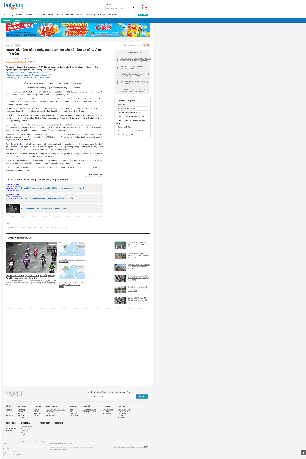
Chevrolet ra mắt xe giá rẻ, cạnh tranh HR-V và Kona (27, 72)
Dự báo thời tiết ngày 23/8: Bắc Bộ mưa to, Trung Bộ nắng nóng (138, 244)
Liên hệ (141, 447)
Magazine (143, 15)
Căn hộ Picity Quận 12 (125, 135)
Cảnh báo (59, 15)
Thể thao (80, 15)
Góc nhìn (59, 423)
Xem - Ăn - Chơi (23, 413)
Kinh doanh (40, 15)
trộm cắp (22, 227)
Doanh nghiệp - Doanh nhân (56, 410)
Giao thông (9, 415)
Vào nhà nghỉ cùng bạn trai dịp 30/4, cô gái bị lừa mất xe (28, 78)
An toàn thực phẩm (89, 410)
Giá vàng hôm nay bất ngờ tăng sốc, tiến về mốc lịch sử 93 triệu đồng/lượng (133, 60)
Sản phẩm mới (11, 428)
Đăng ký (142, 396)
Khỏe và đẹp (107, 413)
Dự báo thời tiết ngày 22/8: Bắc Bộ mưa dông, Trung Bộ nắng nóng (138, 255)
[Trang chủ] (4, 15)
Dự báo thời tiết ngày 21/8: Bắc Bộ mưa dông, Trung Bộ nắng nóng (138, 278)
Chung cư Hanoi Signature (127, 120)
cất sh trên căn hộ (35, 227)
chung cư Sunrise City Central (56, 227)
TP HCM (11, 227)
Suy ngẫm (21, 412)
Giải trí (50, 15)
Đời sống (20, 15)
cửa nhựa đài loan (124, 108)
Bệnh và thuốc (108, 410)
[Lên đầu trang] (303, 452)
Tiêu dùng (49, 412)
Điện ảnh (73, 412)
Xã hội (11, 15)
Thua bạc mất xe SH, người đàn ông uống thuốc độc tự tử (29, 75)
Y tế (7, 413)
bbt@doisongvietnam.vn (19, 451)
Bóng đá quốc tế (123, 412)
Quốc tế (29, 15)
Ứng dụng (9, 430)
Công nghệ (90, 15)
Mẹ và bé (21, 415)
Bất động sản (50, 415)
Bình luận (37, 413)
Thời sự (16, 45)
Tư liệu (36, 412)
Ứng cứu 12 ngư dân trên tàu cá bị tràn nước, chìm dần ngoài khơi (139, 266)
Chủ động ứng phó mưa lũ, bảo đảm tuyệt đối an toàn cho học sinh (138, 289)
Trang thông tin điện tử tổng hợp (125, 447)
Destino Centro (133, 116)
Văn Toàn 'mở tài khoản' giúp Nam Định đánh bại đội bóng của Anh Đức (133, 90)
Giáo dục (9, 410)
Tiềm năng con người (28, 426)
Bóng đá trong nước (124, 410)
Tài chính (49, 413)
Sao (71, 410)
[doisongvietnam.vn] (13, 393)
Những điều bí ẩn (26, 428)
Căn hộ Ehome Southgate (126, 112)
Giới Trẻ (21, 417)
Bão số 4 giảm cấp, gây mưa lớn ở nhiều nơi (72, 261)
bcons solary (126, 101)
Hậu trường (122, 417)
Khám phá (102, 15)
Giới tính (106, 412)
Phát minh (24, 430)
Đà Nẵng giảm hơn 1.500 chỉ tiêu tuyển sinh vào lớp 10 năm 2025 (133, 75)
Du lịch (23, 434)
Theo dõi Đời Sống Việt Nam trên (16, 62)
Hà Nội (18, 144)
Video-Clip (112, 15)
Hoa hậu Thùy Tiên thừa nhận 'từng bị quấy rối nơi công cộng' (132, 67)
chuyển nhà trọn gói (130, 131)
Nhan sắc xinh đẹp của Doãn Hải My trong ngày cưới (132, 82)
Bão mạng (21, 410)
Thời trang (74, 415)
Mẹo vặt (23, 432)
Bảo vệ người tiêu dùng (90, 412)
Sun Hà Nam (127, 127)
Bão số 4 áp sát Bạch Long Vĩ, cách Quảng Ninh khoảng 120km (71, 285)
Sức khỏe (70, 15)
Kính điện (121, 105)
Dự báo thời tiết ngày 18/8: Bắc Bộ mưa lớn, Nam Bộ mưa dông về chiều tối (138, 300)
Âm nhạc (73, 413)
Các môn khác (122, 413)
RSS (144, 45)
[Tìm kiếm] (133, 8)
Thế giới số (9, 426)
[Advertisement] (132, 176)
